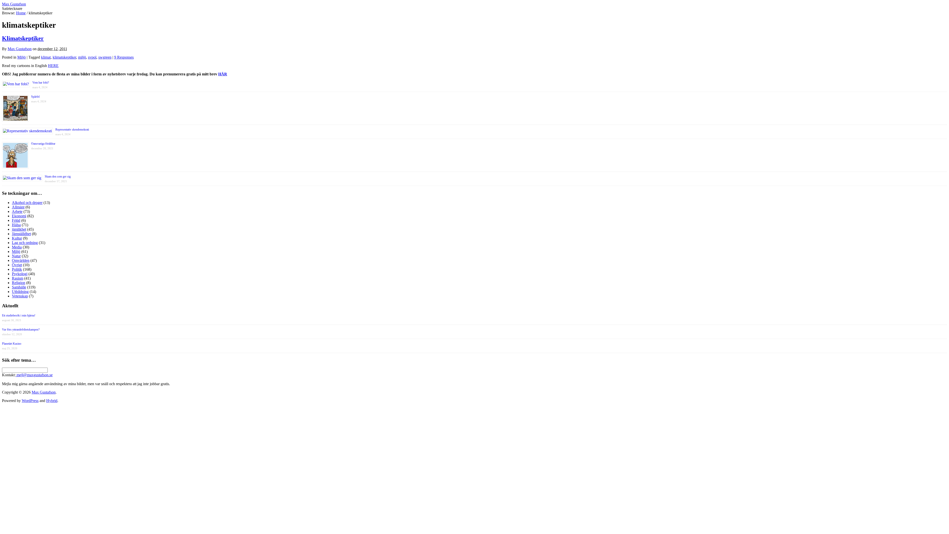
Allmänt (18, 207)
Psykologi (19, 274)
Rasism (17, 278)
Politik (17, 269)
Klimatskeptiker (23, 38)
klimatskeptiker (64, 57)
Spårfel (35, 96)
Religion (18, 283)
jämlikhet (19, 229)
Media (17, 247)
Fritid (16, 220)
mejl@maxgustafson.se (34, 375)
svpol (92, 57)
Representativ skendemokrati (72, 129)
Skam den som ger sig (58, 176)
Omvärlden (20, 260)
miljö (82, 57)
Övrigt (17, 265)
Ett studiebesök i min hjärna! (18, 315)
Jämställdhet (21, 234)
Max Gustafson (20, 49)
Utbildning (20, 291)
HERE (53, 66)
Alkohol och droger (27, 202)
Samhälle (19, 287)
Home (21, 13)
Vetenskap (20, 296)
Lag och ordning (25, 243)
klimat (46, 57)
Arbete (17, 211)
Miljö (21, 57)
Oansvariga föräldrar (43, 143)
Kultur (17, 238)
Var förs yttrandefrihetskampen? (21, 329)
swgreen (104, 57)
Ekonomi (19, 216)
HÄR (222, 74)
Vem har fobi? (40, 82)
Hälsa (16, 225)
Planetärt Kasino (11, 343)
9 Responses (124, 57)
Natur (16, 256)
